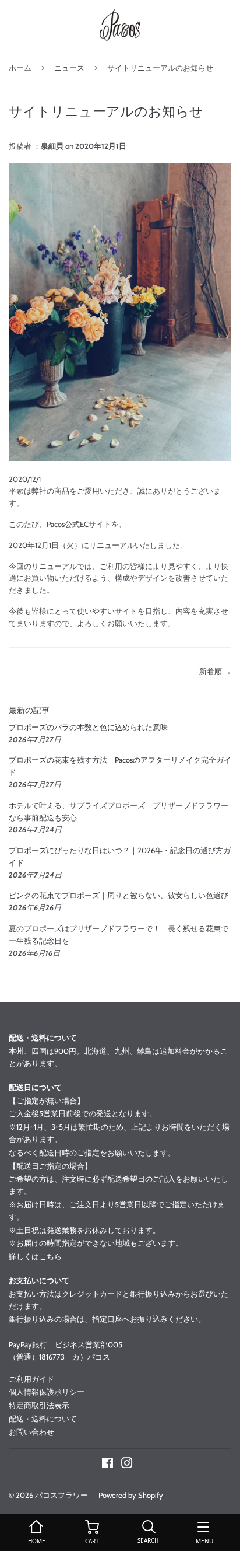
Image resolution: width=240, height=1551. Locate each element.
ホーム (20, 67)
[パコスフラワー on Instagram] (127, 1464)
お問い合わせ (31, 1432)
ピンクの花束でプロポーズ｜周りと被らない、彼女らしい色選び (118, 895)
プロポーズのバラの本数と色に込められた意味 (88, 727)
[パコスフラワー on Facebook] (107, 1464)
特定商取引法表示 (39, 1405)
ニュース (69, 67)
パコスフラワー (61, 1495)
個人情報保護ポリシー (46, 1391)
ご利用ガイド (31, 1379)
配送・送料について (43, 1418)
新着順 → (215, 671)
